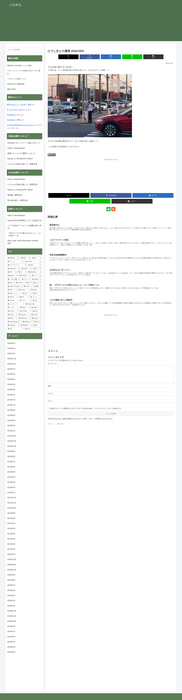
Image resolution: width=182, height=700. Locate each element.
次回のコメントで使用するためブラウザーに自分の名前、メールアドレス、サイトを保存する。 (86, 408)
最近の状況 (11, 89)
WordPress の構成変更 (15, 84)
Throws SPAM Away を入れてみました (21, 125)
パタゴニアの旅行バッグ (16, 79)
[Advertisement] (91, 26)
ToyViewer (11, 115)
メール (50, 393)
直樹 (29, 104)
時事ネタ (52, 154)
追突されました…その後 (16, 104)
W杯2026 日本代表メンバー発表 (19, 65)
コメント (52, 363)
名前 (49, 386)
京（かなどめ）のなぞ (15, 110)
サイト (50, 401)
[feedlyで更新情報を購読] (108, 209)
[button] (153, 56)
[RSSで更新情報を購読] (113, 209)
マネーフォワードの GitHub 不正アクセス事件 (23, 72)
